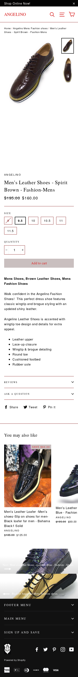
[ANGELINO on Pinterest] (54, 649)
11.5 (10, 231)
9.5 (20, 220)
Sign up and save (22, 632)
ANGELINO (15, 14)
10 (33, 220)
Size (7, 213)
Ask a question (17, 393)
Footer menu (17, 605)
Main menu (15, 618)
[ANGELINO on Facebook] (37, 649)
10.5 (47, 220)
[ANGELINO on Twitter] (45, 649)
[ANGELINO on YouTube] (71, 649)
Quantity (12, 241)
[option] (31, 73)
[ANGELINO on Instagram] (63, 649)
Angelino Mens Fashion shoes (30, 28)
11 (61, 220)
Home (7, 28)
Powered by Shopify (14, 660)
